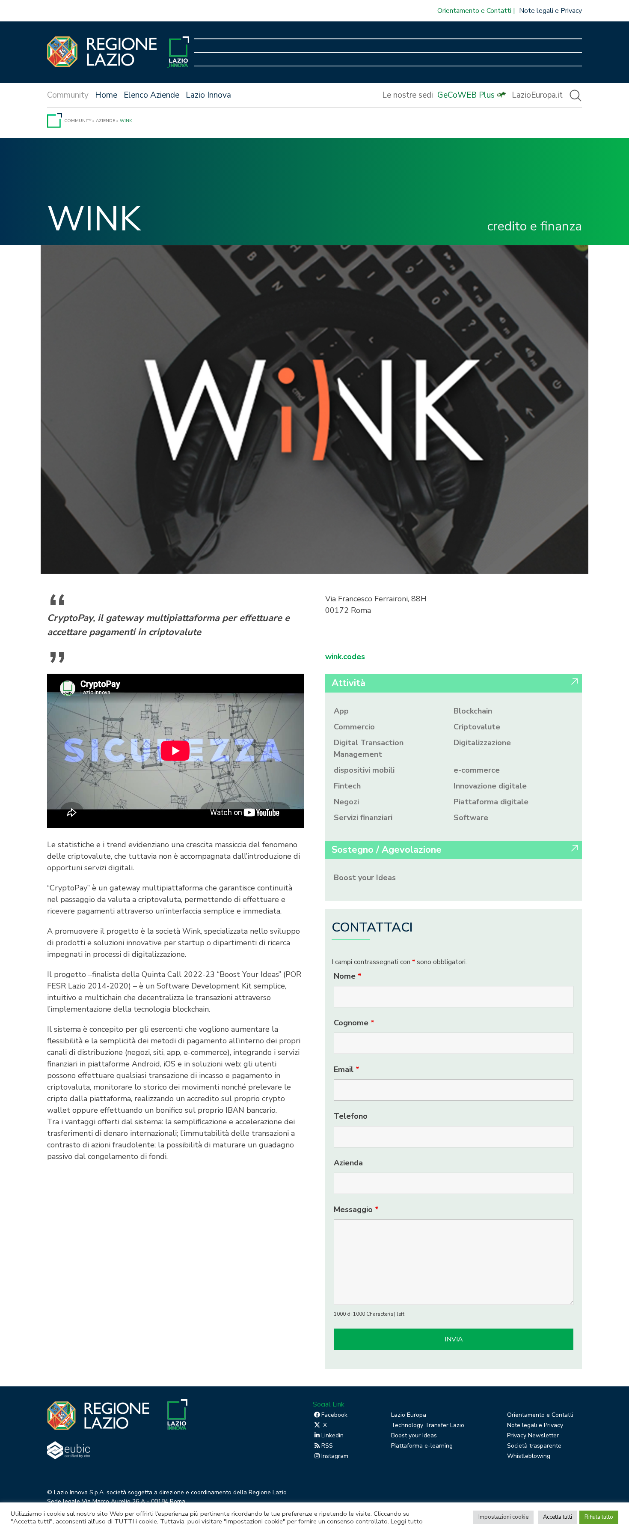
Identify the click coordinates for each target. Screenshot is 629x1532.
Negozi (346, 802)
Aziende (105, 121)
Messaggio (356, 1209)
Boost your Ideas (365, 877)
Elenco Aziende (151, 95)
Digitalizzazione (482, 743)
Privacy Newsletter (533, 1435)
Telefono (351, 1116)
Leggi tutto (407, 1521)
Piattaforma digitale (491, 802)
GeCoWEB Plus (466, 95)
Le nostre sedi (407, 95)
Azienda (348, 1163)
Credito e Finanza (534, 226)
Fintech (347, 786)
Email (346, 1069)
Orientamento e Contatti (474, 10)
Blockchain (473, 711)
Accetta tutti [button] (557, 1517)
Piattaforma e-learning (422, 1446)
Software (471, 817)
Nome (348, 976)
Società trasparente (534, 1446)
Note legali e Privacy (550, 10)
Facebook (334, 1415)
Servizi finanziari (363, 817)
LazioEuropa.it (537, 95)
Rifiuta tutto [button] (598, 1517)
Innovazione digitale (490, 786)
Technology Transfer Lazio (427, 1425)
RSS (327, 1446)
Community (77, 121)
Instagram (334, 1456)
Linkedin (332, 1435)
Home (106, 95)
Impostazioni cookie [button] (503, 1517)
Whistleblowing (528, 1456)
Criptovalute (477, 727)
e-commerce (477, 770)
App (341, 711)
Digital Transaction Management (369, 748)
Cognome (354, 1023)
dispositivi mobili (364, 770)
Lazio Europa (408, 1415)
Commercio (354, 727)
